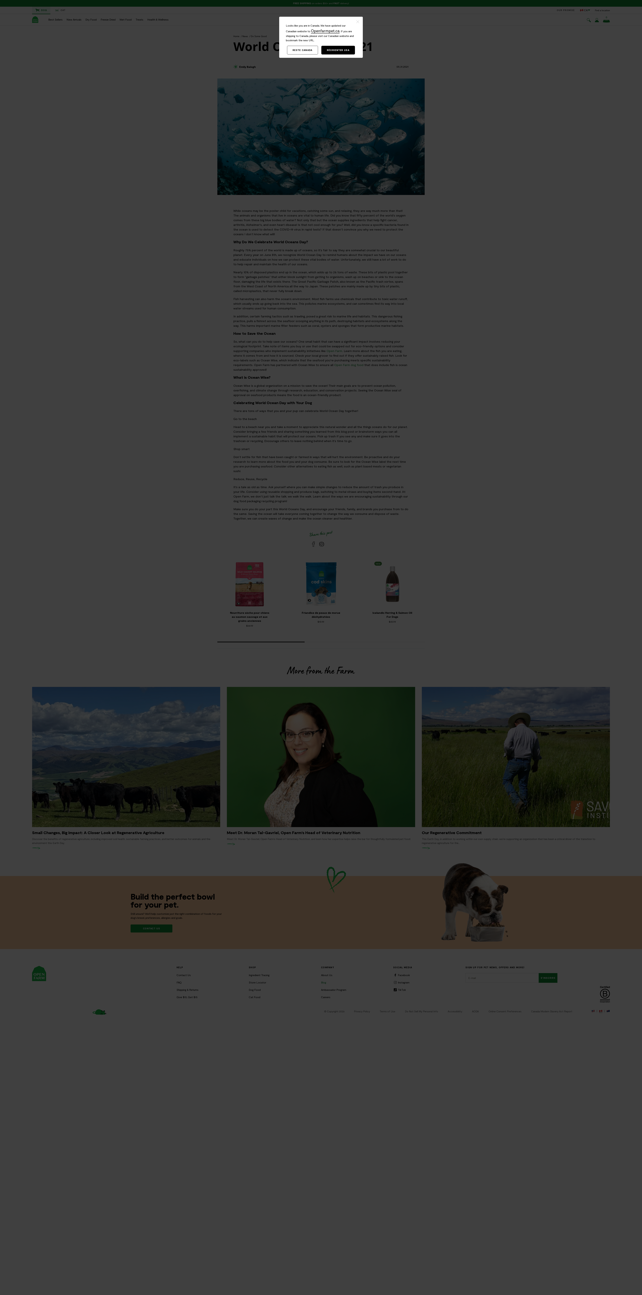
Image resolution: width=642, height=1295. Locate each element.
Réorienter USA (338, 50)
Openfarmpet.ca (325, 31)
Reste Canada (302, 50)
